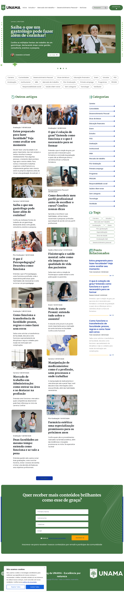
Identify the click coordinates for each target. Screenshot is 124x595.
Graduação (11, 82)
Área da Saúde (102, 236)
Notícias (83, 8)
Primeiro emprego (87, 82)
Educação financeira (82, 77)
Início (25, 8)
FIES (115, 77)
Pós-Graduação (69, 82)
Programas (102, 82)
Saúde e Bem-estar (53, 87)
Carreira (11, 77)
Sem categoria (70, 87)
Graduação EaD (102, 239)
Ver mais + (44, 478)
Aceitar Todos (34, 587)
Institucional (25, 82)
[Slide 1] (57, 68)
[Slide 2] (60, 68)
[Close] (44, 568)
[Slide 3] (63, 68)
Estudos (31, 8)
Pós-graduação (102, 229)
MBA (36, 82)
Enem (96, 77)
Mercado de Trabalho (102, 222)
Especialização (102, 232)
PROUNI (114, 82)
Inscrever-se (80, 538)
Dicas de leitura (63, 77)
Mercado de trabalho (45, 8)
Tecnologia (85, 87)
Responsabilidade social (32, 87)
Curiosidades (24, 77)
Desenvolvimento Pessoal (67, 8)
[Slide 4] (66, 68)
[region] (25, 578)
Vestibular (97, 87)
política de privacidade (30, 582)
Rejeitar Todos (15, 587)
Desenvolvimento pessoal (102, 242)
